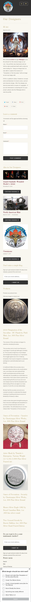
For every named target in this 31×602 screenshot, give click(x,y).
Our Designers (12, 19)
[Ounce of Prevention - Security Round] (15, 491)
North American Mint (11, 212)
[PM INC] (8, 8)
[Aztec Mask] (15, 449)
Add (7, 106)
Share (15, 102)
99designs (21, 59)
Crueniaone (7, 251)
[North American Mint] (15, 203)
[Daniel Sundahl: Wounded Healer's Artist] (15, 175)
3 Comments (15, 214)
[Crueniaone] (15, 236)
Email (14, 106)
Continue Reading (11, 191)
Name (5, 124)
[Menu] (22, 3)
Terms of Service (7, 566)
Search (5, 561)
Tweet (7, 102)
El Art (12, 59)
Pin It (22, 102)
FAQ (4, 564)
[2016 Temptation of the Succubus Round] (15, 324)
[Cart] (26, 3)
